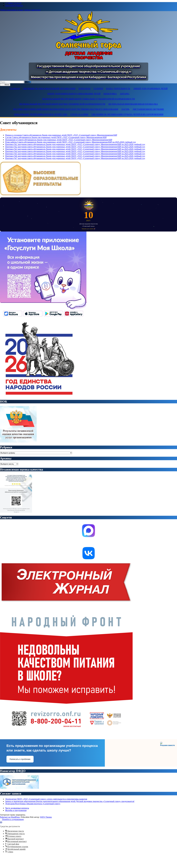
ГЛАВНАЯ (14, 88)
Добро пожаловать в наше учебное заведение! (20, 10)
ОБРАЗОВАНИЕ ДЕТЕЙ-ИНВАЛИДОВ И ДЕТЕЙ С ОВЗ (40, 114)
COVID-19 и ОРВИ (79, 114)
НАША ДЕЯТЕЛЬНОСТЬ (118, 88)
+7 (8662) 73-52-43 (13, 3)
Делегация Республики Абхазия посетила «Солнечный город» (32, 804)
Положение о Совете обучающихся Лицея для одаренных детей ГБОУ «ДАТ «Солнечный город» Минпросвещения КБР (58, 140)
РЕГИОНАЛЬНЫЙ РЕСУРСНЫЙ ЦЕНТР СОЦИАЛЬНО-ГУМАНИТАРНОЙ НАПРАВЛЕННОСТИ (88, 99)
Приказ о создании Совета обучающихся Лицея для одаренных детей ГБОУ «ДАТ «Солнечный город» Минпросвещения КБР (61, 135)
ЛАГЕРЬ (125, 109)
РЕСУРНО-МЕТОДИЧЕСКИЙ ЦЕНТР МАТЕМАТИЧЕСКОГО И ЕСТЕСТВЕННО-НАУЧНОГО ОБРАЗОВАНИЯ (65, 109)
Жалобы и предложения (15, 810)
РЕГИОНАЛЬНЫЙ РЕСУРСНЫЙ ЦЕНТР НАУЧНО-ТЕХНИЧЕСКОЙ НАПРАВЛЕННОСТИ (62, 104)
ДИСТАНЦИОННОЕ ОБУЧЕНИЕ (148, 109)
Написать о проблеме (20, 759)
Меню (6, 85)
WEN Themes (46, 817)
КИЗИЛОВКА (110, 94)
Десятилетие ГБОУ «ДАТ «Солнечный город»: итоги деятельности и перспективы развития (46, 799)
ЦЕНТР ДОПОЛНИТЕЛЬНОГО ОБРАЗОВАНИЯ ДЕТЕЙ (73, 94)
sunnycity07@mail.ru (14, 5)
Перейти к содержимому (13, 819)
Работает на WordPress (10, 817)
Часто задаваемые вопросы (17, 808)
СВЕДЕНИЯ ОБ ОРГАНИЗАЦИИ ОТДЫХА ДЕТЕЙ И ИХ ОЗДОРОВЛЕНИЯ (127, 114)
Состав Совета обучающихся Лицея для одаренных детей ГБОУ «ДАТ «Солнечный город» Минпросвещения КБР (56, 137)
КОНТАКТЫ (84, 88)
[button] (1, 822)
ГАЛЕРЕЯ (98, 88)
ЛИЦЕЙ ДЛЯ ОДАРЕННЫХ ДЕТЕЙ (150, 88)
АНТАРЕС (125, 94)
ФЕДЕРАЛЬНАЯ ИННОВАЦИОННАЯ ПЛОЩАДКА (133, 104)
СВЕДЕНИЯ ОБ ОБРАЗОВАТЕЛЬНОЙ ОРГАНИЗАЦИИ (49, 88)
